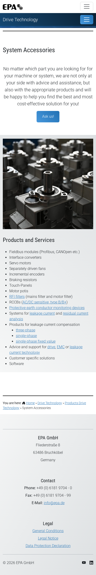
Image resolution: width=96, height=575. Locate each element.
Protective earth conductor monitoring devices (47, 308)
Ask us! (48, 116)
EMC (61, 347)
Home (30, 403)
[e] (86, 19)
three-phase (25, 330)
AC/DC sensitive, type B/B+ (44, 302)
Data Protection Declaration (48, 546)
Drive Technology (20, 19)
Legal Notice (48, 538)
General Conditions (48, 531)
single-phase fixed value (35, 341)
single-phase (26, 336)
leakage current (42, 313)
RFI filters (17, 296)
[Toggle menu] (86, 6)
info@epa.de (54, 503)
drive (51, 347)
